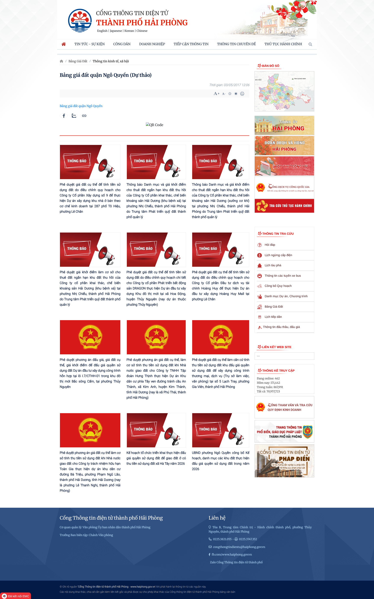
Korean (129, 31)
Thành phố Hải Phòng (142, 23)
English (102, 31)
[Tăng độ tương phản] (230, 93)
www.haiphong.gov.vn (143, 586)
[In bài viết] (242, 94)
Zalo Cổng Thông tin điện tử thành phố (236, 562)
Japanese (116, 31)
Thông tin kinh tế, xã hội (111, 61)
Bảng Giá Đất (78, 61)
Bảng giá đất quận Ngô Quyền (81, 106)
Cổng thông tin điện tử (132, 13)
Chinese (142, 31)
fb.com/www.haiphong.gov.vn (232, 554)
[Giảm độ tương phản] (236, 93)
